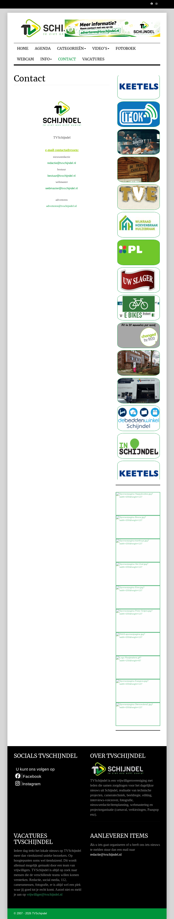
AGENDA (43, 48)
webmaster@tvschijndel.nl (61, 188)
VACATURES (93, 59)
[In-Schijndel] (138, 430)
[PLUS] (138, 237)
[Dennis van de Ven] (138, 264)
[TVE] (138, 181)
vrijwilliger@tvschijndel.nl (44, 894)
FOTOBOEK (126, 48)
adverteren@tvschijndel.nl (61, 206)
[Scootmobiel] (138, 292)
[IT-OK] (138, 98)
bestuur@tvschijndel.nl (62, 175)
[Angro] (138, 347)
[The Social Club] (138, 126)
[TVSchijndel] (56, 28)
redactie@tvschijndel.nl (61, 163)
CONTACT (67, 59)
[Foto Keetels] (138, 458)
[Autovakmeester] (138, 375)
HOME (22, 48)
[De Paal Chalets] (138, 154)
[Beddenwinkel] (138, 402)
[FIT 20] (138, 320)
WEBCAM (25, 59)
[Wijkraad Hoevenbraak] (138, 209)
